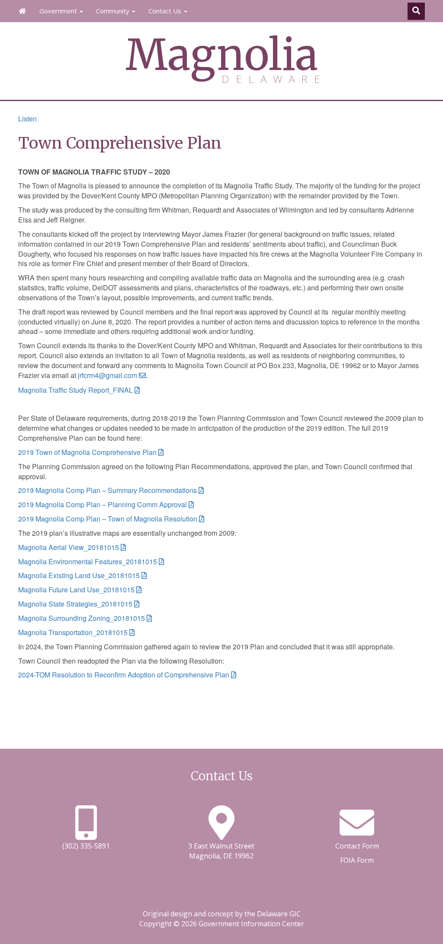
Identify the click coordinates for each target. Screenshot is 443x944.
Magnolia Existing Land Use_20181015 (79, 575)
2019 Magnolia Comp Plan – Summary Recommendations (107, 490)
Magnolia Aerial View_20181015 (68, 547)
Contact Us (165, 10)
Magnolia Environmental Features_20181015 (87, 561)
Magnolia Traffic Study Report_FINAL (75, 390)
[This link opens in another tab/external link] (221, 833)
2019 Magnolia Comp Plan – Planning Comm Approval (102, 504)
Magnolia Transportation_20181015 (73, 632)
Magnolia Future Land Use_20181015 (76, 589)
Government (59, 10)
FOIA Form (357, 860)
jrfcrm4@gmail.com (107, 375)
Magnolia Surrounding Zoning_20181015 (81, 618)
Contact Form (357, 846)
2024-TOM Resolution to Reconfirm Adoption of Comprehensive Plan (123, 675)
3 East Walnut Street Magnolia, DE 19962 (221, 851)
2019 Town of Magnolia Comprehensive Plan (87, 452)
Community (113, 10)
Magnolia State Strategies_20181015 (75, 604)
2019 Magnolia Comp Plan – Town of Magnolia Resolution (107, 519)
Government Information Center (251, 923)
